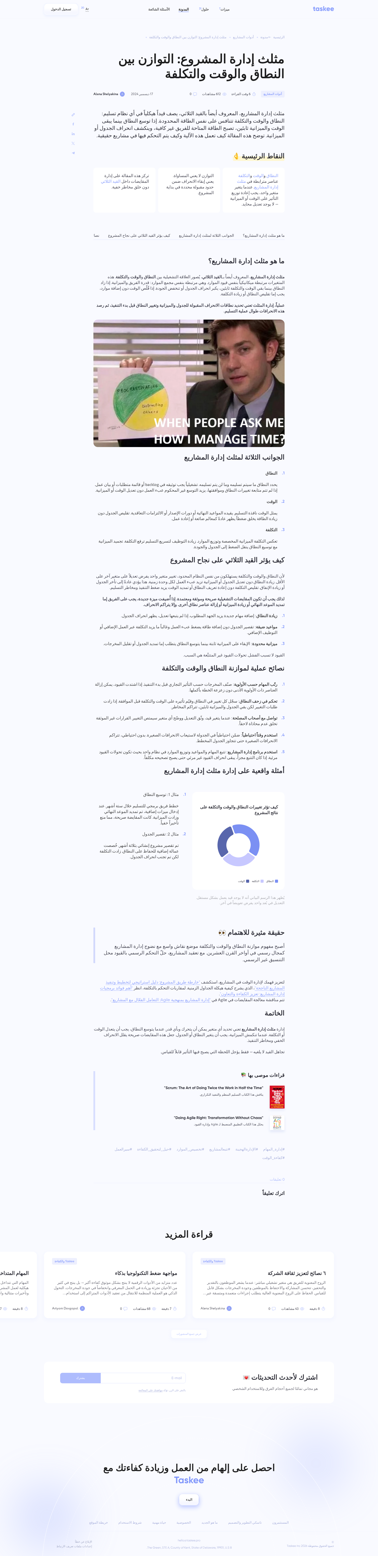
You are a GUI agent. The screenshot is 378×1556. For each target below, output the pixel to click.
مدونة (264, 37)
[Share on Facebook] (73, 124)
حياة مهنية (159, 1523)
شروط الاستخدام (130, 1523)
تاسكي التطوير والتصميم (245, 1523)
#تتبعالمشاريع (219, 1149)
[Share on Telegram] (73, 153)
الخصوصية (184, 1523)
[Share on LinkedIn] (73, 133)
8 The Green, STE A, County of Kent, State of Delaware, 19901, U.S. (189, 1547)
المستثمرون (280, 1523)
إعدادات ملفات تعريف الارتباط (74, 1546)
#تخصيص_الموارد (190, 1149)
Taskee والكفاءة (213, 1261)
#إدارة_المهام (274, 1149)
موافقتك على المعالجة (150, 1390)
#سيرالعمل (123, 1149)
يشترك (80, 1378)
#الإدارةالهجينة (246, 1149)
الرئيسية (279, 37)
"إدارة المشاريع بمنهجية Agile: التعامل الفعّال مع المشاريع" (161, 999)
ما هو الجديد (209, 1523)
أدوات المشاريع (243, 37)
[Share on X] (73, 143)
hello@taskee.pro (189, 1540)
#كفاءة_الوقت (273, 1158)
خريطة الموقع (98, 1523)
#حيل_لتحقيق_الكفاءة (154, 1149)
